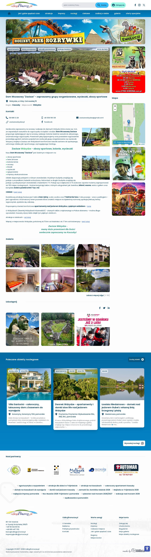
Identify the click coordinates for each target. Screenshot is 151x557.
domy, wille (13, 371)
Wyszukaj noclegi (132, 443)
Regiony (94, 535)
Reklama (66, 526)
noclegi (74, 13)
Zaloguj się (123, 523)
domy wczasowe (29, 49)
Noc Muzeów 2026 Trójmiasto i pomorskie (61, 494)
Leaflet (142, 144)
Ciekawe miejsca (98, 529)
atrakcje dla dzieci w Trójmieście (62, 486)
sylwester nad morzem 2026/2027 (97, 494)
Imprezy (94, 526)
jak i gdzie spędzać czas (29, 13)
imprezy (61, 13)
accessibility (147, 548)
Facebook (48, 122)
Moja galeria (124, 531)
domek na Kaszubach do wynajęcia (30, 490)
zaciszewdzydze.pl (17, 122)
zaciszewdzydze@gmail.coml (91, 118)
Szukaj (103, 5)
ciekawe (86, 13)
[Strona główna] (9, 13)
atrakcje (49, 13)
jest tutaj (18, 192)
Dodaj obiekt (134, 359)
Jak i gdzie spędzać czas (101, 531)
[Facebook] (135, 5)
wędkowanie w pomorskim (76, 498)
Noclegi (94, 523)
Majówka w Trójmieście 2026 (126, 490)
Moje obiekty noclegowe (129, 534)
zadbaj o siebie (102, 13)
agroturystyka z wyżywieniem (32, 486)
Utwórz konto (124, 526)
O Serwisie (66, 523)
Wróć (102, 49)
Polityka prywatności (70, 529)
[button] (128, 122)
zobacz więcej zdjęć (98, 295)
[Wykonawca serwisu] (133, 550)
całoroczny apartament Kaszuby (119, 486)
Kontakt (65, 531)
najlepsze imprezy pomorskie (26, 494)
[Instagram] (139, 5)
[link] (100, 308)
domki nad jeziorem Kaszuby (62, 490)
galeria (117, 13)
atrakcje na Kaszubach (91, 486)
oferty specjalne (133, 13)
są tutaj (27, 217)
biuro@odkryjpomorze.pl (16, 532)
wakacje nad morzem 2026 (128, 494)
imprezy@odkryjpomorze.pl (17, 534)
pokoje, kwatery (64, 49)
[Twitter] (144, 5)
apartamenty (13, 49)
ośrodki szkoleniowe (47, 49)
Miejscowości (96, 538)
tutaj (89, 206)
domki (72, 371)
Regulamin (123, 529)
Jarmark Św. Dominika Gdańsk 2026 (94, 490)
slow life (24, 371)
